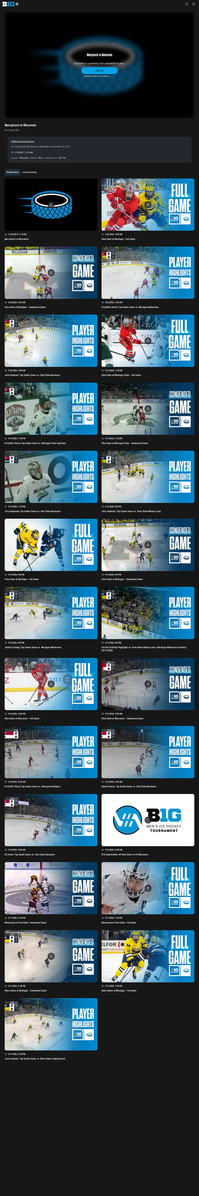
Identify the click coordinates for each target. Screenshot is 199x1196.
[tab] (13, 172)
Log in (112, 76)
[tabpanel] (99, 620)
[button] (187, 4)
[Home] (10, 4)
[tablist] (21, 172)
